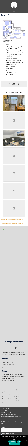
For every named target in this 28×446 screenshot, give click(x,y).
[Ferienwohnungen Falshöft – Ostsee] (14, 5)
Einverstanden (12, 441)
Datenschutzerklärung (14, 443)
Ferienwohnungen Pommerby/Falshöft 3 (12, 219)
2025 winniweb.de (7, 422)
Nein (19, 441)
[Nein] (26, 440)
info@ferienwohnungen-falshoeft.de (11, 416)
